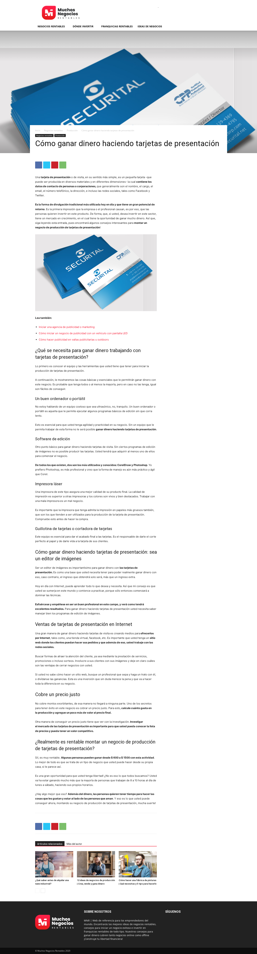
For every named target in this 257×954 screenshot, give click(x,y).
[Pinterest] (54, 165)
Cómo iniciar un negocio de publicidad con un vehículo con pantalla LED (83, 333)
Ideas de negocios (150, 26)
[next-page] (43, 891)
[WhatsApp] (62, 165)
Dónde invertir (83, 26)
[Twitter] (46, 165)
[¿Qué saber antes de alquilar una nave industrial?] (54, 864)
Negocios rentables (51, 26)
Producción (72, 130)
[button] (217, 26)
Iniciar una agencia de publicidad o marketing (67, 327)
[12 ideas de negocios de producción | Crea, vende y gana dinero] (96, 864)
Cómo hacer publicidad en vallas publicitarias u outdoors (74, 339)
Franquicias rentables (117, 26)
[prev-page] (37, 891)
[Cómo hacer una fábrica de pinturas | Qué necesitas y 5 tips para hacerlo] (138, 864)
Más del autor (74, 844)
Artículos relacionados (49, 844)
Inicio (37, 130)
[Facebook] (38, 165)
